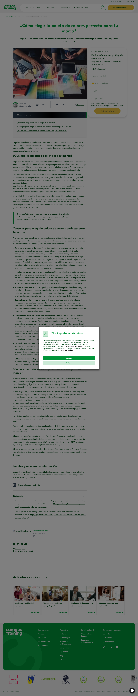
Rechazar (69, 363)
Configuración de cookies (73, 346)
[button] (132, 690)
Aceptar (69, 358)
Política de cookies (66, 350)
